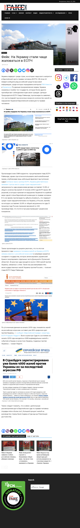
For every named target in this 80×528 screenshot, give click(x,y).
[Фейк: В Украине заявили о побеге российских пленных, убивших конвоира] (9, 446)
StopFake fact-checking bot (67, 120)
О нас (14, 13)
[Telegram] (24, 70)
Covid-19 (7, 18)
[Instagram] (28, 70)
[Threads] (32, 70)
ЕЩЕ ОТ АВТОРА (33, 436)
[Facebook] (3, 70)
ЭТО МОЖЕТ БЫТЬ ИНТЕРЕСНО (14, 436)
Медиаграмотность (45, 13)
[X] (11, 70)
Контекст (28, 13)
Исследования (60, 13)
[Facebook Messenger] (20, 70)
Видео (35, 13)
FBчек (70, 13)
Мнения (21, 13)
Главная (7, 13)
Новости (4, 53)
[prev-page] (2, 467)
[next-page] (6, 467)
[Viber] (7, 70)
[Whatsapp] (16, 70)
